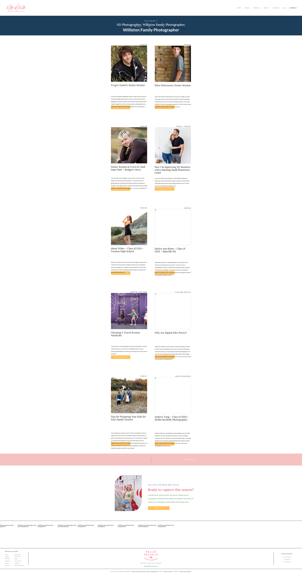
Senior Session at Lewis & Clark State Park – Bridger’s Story (128, 168)
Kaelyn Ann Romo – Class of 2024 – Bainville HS (170, 250)
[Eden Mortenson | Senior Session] (173, 64)
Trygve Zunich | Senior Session (128, 85)
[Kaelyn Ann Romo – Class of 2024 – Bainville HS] (173, 227)
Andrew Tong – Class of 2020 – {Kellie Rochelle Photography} (172, 418)
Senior (143, 44)
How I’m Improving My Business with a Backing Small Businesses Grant (172, 170)
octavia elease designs (185, 571)
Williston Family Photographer (164, 25)
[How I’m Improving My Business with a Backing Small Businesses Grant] (173, 145)
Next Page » (190, 459)
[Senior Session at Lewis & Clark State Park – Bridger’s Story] (129, 145)
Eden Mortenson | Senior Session (173, 85)
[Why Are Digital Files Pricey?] (173, 311)
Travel (187, 126)
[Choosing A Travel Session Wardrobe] (129, 311)
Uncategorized (183, 376)
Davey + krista (168, 571)
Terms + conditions (137, 571)
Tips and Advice (183, 292)
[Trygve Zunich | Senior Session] (129, 64)
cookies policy (154, 571)
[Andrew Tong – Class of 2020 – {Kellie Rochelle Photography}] (173, 395)
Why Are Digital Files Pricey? (171, 332)
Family (179, 126)
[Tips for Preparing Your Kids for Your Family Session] (129, 395)
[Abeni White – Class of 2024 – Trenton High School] (129, 227)
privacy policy (146, 571)
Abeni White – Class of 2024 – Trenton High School (127, 250)
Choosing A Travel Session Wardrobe (125, 334)
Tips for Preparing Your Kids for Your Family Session (128, 418)
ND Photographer (129, 25)
